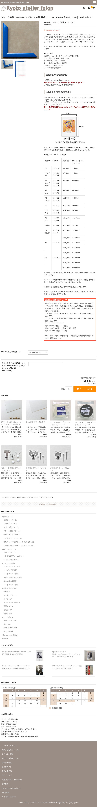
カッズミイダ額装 (10, 570)
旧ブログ (5, 784)
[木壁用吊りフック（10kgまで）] (36, 455)
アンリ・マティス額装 (12, 566)
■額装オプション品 (9, 588)
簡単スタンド (8, 606)
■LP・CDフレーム (9, 549)
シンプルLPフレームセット (14, 556)
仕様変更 (7, 591)
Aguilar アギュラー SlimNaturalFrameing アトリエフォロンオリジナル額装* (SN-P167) (67, 654)
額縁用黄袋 (8, 613)
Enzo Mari (7, 624)
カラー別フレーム (10, 523)
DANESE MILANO (10, 620)
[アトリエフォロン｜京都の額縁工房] (27, 9)
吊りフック (8, 599)
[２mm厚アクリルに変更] (36, 410)
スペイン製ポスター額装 (13, 577)
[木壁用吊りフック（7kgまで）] (60, 455)
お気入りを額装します (10, 758)
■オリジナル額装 (8, 563)
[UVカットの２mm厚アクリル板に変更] (11, 410)
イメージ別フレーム (11, 527)
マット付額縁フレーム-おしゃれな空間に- (19, 545)
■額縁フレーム (7, 517)
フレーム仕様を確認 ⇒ (52, 68)
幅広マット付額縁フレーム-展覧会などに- (19, 542)
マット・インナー (10, 595)
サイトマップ (7, 775)
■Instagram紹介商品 (10, 635)
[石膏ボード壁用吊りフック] (11, 455)
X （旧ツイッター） (9, 797)
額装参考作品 (7, 763)
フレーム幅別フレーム (12, 531)
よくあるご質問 (7, 754)
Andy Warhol (8, 631)
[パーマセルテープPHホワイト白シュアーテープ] (60, 410)
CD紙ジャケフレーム (11, 560)
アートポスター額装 (11, 585)
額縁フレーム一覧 (10, 520)
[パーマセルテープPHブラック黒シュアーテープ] (85, 410)
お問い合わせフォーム (9, 727)
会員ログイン (7, 767)
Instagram (5, 792)
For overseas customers (11, 788)
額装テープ (8, 610)
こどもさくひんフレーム (13, 538)
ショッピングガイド (9, 745)
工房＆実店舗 (7, 771)
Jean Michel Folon (10, 628)
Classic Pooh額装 (10, 581)
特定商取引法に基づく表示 (12, 780)
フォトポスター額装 (11, 574)
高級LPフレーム (9, 552)
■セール (5, 639)
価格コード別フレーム (12, 534)
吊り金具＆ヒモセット (12, 602)
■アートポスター (8, 617)
